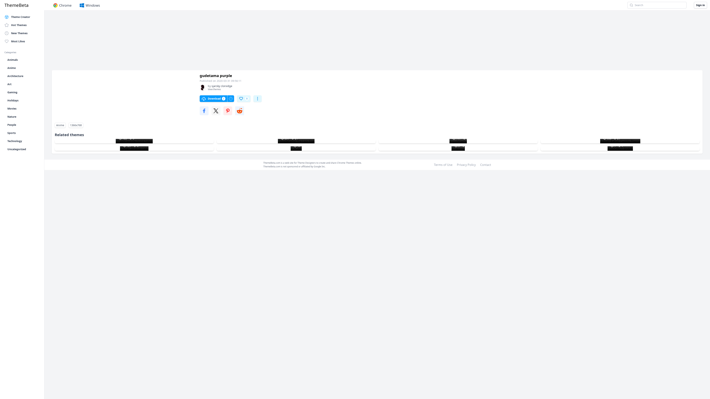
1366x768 (76, 125)
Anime (60, 125)
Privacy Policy (466, 165)
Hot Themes (19, 25)
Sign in (700, 5)
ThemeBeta (16, 5)
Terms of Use (443, 165)
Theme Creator (20, 17)
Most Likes (18, 41)
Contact (485, 165)
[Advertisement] (163, 42)
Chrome (65, 5)
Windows (93, 5)
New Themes (19, 33)
